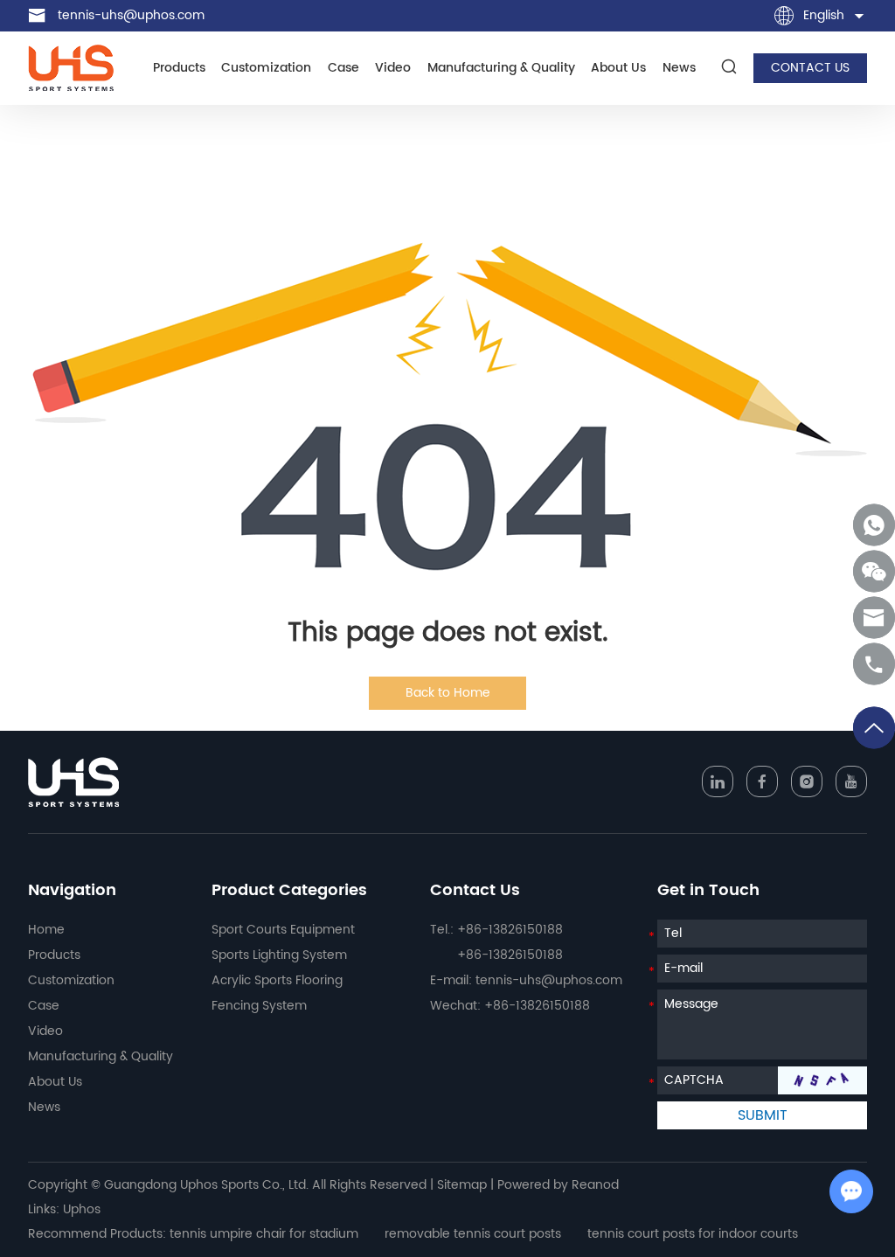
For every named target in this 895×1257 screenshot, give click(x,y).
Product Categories (289, 890)
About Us (618, 68)
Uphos (82, 1209)
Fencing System (259, 1006)
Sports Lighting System (279, 955)
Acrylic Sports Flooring (277, 980)
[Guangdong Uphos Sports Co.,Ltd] (71, 68)
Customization (266, 68)
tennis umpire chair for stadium (264, 1234)
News (679, 68)
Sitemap (462, 1185)
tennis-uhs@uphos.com (131, 15)
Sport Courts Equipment (283, 930)
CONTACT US (810, 68)
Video (393, 68)
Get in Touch (708, 890)
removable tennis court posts (473, 1234)
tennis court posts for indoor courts (692, 1234)
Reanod (595, 1185)
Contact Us (475, 890)
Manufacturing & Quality (501, 68)
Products (179, 68)
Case (343, 68)
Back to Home (448, 693)
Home (46, 930)
